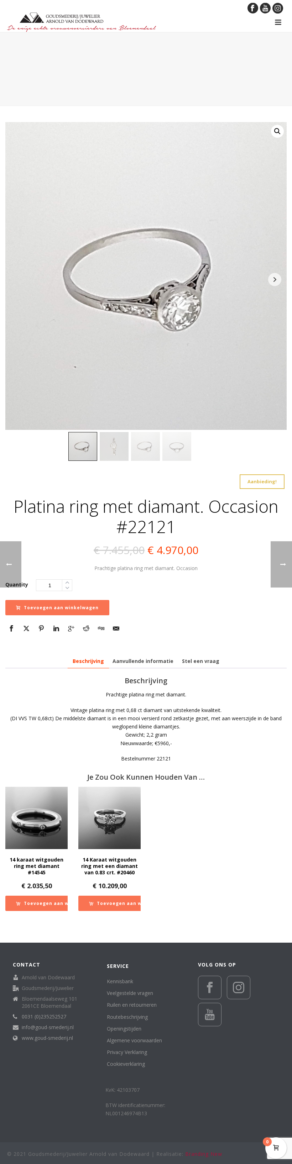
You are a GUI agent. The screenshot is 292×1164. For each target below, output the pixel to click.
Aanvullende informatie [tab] (143, 661)
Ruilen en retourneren (132, 1004)
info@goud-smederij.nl (48, 1027)
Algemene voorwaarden (134, 1040)
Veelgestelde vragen (130, 993)
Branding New (203, 1153)
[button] (277, 131)
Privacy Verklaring (127, 1052)
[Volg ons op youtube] (209, 1014)
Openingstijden (124, 1028)
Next (274, 279)
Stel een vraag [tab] (200, 661)
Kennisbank (120, 981)
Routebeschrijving (127, 1016)
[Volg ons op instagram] (238, 987)
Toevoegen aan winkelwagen (61, 608)
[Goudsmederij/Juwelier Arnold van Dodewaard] (81, 22)
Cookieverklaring (126, 1063)
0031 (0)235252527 (44, 1016)
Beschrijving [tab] (88, 661)
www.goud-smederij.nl (47, 1038)
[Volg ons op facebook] (209, 987)
